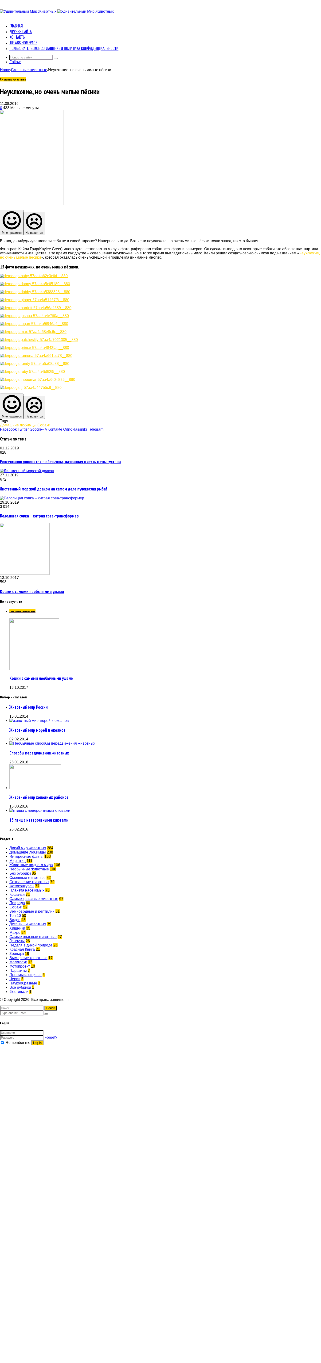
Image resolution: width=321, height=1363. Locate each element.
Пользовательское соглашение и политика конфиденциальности (63, 48)
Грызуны (17, 941)
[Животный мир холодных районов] (35, 788)
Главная (16, 26)
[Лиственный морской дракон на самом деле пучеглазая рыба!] (27, 471)
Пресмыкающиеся (25, 975)
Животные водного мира (31, 865)
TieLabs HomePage (23, 43)
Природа (17, 903)
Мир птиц (17, 861)
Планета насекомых (26, 890)
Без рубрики (20, 873)
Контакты (17, 37)
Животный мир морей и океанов (37, 730)
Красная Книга (22, 949)
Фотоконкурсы (21, 886)
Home (5, 70)
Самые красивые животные (33, 899)
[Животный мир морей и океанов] (39, 721)
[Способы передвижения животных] (52, 743)
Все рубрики (20, 987)
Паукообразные (23, 983)
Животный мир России (28, 707)
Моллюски (18, 962)
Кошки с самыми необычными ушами (32, 591)
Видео (14, 920)
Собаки (43, 425)
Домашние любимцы (18, 425)
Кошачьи (17, 894)
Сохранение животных (29, 882)
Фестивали (18, 992)
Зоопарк (16, 954)
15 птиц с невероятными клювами (38, 820)
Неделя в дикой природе (30, 945)
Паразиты (18, 970)
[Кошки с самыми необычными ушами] (25, 573)
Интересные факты (26, 856)
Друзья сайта (20, 31)
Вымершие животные (28, 958)
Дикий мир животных (27, 848)
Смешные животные (29, 70)
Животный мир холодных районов (38, 797)
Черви (14, 979)
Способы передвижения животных (39, 753)
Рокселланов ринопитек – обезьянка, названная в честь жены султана (60, 461)
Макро (14, 932)
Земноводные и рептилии (32, 911)
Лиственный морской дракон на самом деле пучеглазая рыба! (53, 489)
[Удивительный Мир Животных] (57, 11)
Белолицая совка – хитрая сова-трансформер (39, 516)
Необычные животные (29, 869)
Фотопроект (19, 966)
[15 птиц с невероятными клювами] (39, 810)
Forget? (50, 1037)
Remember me (18, 1043)
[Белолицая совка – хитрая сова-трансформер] (42, 498)
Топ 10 (15, 916)
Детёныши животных (27, 924)
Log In (37, 1043)
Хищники (17, 928)
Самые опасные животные (33, 937)
